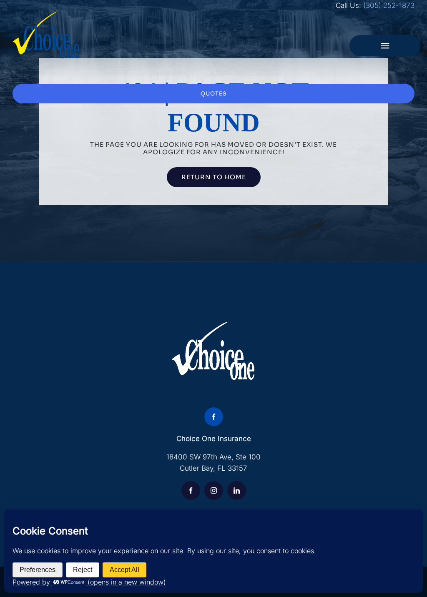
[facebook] (213, 416)
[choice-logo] (46, 14)
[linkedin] (236, 490)
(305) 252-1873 (388, 5)
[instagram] (213, 490)
